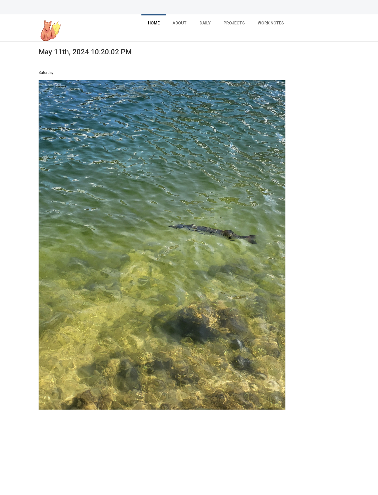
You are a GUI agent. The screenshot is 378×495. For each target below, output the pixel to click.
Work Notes (271, 23)
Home (154, 23)
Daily (205, 23)
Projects (234, 23)
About (180, 23)
